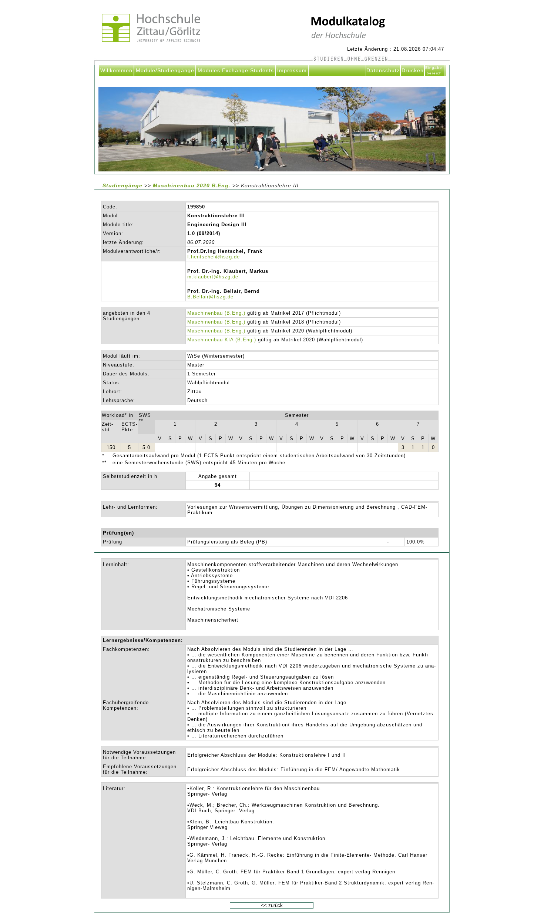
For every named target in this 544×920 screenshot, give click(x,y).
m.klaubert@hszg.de (212, 277)
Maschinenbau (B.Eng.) (216, 313)
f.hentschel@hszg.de (213, 257)
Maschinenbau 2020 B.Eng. (192, 185)
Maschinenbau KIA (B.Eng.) (221, 339)
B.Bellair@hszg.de (210, 297)
